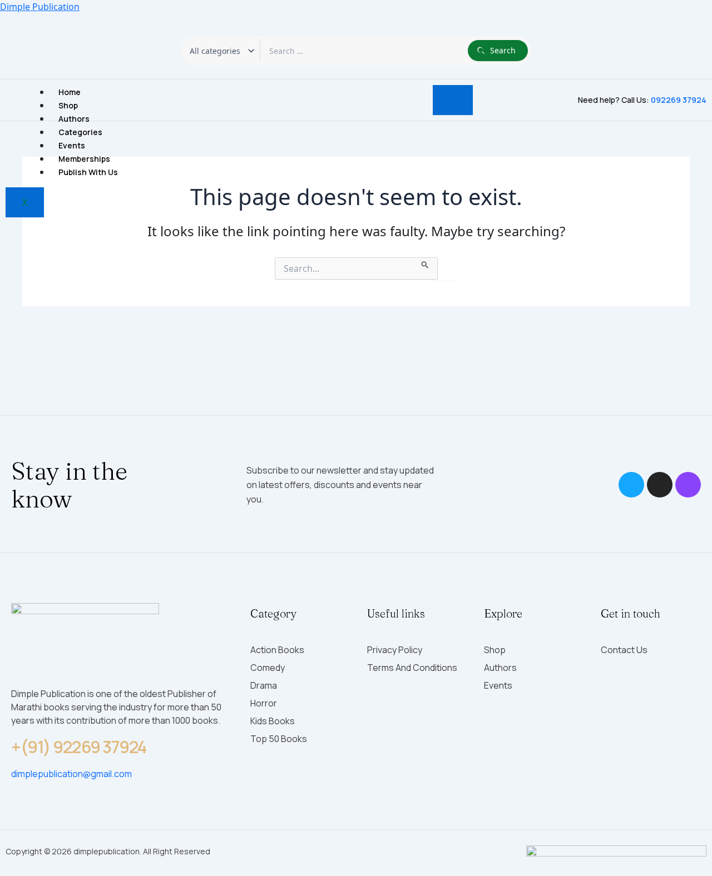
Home (69, 92)
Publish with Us (88, 172)
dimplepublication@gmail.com (71, 774)
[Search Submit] (425, 262)
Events (71, 145)
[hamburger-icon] (453, 100)
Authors (74, 118)
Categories (80, 132)
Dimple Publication (40, 7)
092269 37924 (678, 99)
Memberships (84, 158)
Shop (68, 105)
